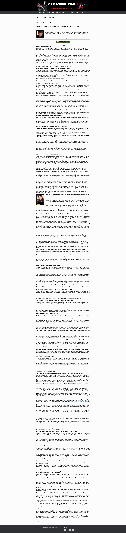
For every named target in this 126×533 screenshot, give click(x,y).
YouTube (77, 12)
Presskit (82, 12)
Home (40, 12)
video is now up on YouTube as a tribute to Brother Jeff (78, 401)
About (53, 12)
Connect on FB (64, 12)
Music (44, 12)
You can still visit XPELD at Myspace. (56, 412)
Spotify (72, 12)
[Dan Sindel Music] (61, 5)
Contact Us (58, 12)
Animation (48, 12)
